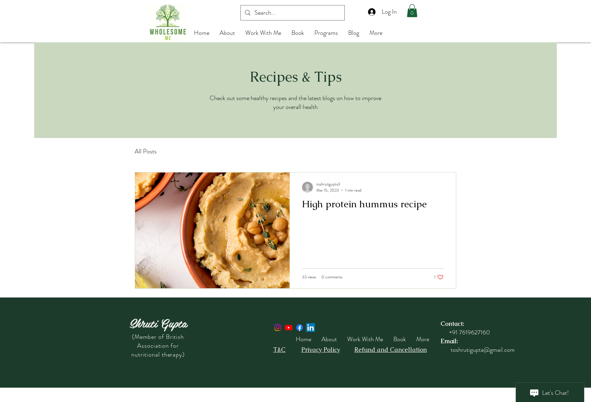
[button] (412, 10)
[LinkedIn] (310, 327)
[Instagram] (277, 327)
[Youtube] (288, 327)
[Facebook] (299, 327)
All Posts (146, 151)
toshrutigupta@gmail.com (483, 349)
